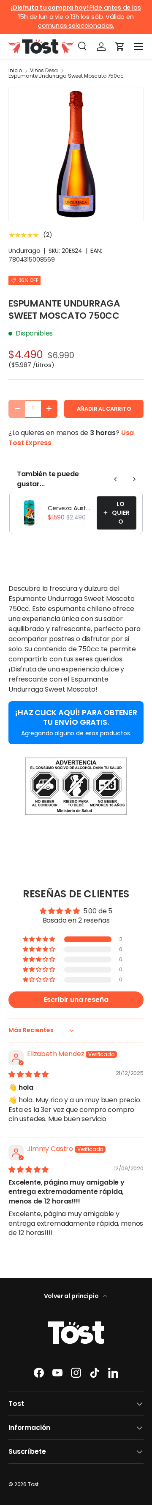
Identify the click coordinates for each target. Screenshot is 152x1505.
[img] (28, 1074)
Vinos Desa (44, 70)
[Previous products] (115, 479)
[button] (120, 46)
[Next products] (134, 479)
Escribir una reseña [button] (76, 999)
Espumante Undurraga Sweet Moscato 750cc (66, 76)
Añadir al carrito (104, 408)
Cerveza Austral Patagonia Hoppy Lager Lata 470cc (70, 508)
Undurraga (24, 250)
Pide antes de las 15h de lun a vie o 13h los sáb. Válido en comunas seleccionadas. (76, 16)
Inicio (15, 70)
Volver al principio (72, 1296)
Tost (33, 1484)
